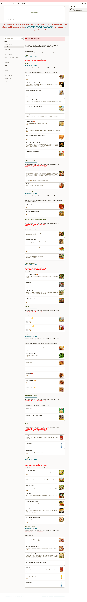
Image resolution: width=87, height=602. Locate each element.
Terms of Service (57, 596)
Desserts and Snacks (9, 68)
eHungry (63, 599)
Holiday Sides (8, 78)
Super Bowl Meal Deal (9, 81)
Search (22, 38)
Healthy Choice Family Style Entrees (12, 57)
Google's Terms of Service (32, 599)
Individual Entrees (8, 52)
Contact (22, 596)
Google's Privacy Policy (23, 599)
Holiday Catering (8, 44)
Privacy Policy (51, 596)
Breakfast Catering (9, 75)
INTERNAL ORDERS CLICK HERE (31, 43)
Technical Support (45, 596)
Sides (6, 65)
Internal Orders (13, 596)
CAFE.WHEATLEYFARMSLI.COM (39, 27)
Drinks (6, 70)
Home (5, 596)
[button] (68, 23)
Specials (7, 46)
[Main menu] (1, 3)
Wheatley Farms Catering (8, 3)
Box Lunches (7, 49)
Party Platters (8, 73)
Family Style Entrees (9, 54)
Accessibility (62, 596)
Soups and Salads (8, 60)
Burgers (7, 62)
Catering (18, 596)
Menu (8, 596)
